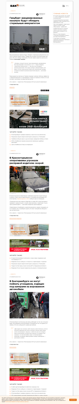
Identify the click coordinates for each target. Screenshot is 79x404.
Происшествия (13, 218)
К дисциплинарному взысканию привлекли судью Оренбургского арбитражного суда (61, 21)
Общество (12, 87)
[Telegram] (45, 90)
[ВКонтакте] (41, 90)
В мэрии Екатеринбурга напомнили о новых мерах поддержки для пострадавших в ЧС (28, 259)
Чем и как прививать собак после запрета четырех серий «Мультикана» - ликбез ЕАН (61, 25)
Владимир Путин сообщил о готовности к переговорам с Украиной (28, 261)
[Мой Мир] (46, 90)
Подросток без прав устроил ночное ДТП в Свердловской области (28, 265)
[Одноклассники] (43, 90)
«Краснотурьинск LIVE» (23, 198)
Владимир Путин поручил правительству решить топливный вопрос (29, 268)
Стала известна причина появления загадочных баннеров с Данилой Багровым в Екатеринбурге (61, 40)
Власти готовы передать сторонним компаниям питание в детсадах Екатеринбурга (61, 35)
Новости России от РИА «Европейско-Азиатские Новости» (14, 5)
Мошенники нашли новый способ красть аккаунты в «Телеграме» (28, 136)
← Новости (12, 150)
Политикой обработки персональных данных (17, 401)
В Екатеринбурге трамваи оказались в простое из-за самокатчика (28, 134)
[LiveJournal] (48, 90)
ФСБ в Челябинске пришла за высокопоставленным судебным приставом (27, 142)
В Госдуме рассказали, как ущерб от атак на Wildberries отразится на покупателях (61, 17)
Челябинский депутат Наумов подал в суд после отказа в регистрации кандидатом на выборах (60, 30)
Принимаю (73, 399)
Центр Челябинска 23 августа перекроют (22, 144)
